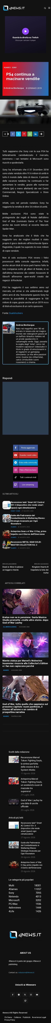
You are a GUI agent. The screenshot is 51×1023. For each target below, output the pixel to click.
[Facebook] (12, 134)
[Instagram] (31, 994)
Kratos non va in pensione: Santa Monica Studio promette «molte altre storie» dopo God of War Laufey (25, 620)
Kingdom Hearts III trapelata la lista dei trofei (40, 570)
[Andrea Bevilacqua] (9, 343)
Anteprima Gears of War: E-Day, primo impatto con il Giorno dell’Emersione (28, 533)
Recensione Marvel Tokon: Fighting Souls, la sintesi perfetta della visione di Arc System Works (31, 763)
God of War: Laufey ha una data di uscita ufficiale (31, 803)
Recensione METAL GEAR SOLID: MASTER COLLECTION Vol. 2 (26, 543)
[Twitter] (18, 134)
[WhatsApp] (29, 134)
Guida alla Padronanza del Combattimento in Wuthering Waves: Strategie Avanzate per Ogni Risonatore (28, 519)
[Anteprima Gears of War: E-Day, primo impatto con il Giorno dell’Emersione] (6, 534)
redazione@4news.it (26, 972)
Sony (14, 67)
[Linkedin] (35, 134)
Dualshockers (16, 313)
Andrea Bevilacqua (15, 88)
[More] (41, 134)
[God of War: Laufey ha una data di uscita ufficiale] (14, 802)
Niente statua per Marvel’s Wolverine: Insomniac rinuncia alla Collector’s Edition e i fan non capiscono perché (25, 663)
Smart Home (15, 511)
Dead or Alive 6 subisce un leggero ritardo (12, 568)
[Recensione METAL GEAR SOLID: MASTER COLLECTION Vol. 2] (6, 545)
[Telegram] (18, 994)
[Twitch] (25, 1000)
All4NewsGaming (10, 627)
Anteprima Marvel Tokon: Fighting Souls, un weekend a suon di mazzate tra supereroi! (31, 785)
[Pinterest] (24, 134)
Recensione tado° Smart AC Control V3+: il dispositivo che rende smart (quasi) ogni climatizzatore (27, 505)
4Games (7, 67)
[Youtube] (37, 994)
